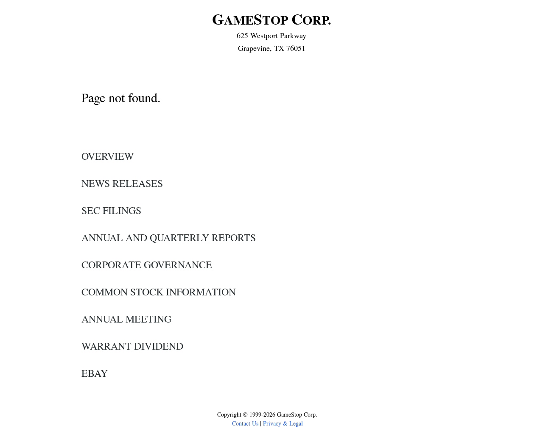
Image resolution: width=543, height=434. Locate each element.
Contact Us (245, 423)
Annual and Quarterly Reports (168, 237)
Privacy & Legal (283, 423)
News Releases (122, 183)
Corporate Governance (146, 264)
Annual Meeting (126, 319)
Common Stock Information (158, 292)
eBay (94, 373)
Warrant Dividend (132, 346)
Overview (107, 156)
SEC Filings (111, 210)
